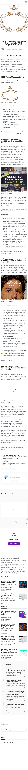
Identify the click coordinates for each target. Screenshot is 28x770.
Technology (14, 503)
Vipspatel (13, 514)
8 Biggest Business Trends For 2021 (15, 705)
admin (10, 48)
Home (14, 38)
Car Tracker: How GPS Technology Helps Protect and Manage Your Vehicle (12, 557)
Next (22, 522)
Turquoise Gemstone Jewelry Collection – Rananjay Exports (15, 669)
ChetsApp (17, 765)
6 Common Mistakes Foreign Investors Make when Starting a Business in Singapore (16, 693)
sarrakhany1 (8, 589)
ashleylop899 (13, 675)
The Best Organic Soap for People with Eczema (14, 681)
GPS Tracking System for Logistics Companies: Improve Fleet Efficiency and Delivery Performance (9, 651)
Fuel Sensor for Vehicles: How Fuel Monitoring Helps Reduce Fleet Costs (9, 583)
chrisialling (12, 686)
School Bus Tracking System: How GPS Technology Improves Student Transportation (8, 595)
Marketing (8, 468)
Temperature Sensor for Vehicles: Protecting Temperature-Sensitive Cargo (13, 572)
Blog (14, 36)
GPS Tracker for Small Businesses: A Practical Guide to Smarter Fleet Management (13, 565)
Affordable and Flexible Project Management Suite (17, 506)
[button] (26, 2)
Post (14, 468)
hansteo (11, 699)
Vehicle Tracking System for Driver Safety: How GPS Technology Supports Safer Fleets (13, 568)
